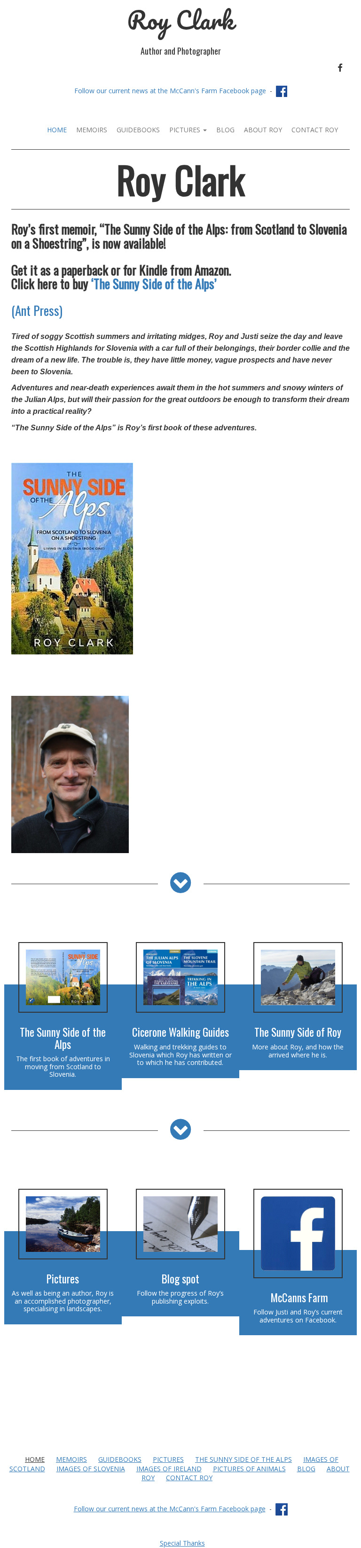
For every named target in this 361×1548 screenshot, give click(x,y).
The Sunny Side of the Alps (63, 1038)
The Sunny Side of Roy (297, 1032)
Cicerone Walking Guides (180, 1032)
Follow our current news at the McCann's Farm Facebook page (170, 90)
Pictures (185, 129)
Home (57, 129)
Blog (225, 129)
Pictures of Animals (249, 1468)
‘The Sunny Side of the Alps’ (154, 283)
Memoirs (91, 129)
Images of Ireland (169, 1468)
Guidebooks (138, 129)
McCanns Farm (299, 1298)
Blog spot (180, 1279)
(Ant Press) (37, 310)
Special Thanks (182, 1543)
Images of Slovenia (90, 1468)
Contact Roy (314, 129)
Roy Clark (180, 20)
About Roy (263, 129)
